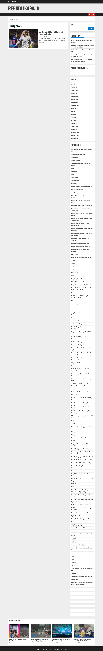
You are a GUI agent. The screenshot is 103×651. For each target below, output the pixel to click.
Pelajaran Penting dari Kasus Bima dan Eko (81, 438)
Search (73, 25)
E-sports (73, 260)
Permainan (73, 471)
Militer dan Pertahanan (76, 395)
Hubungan (73, 301)
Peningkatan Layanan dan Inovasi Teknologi (81, 449)
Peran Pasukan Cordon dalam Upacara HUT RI (81, 460)
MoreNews (56, 649)
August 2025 (74, 108)
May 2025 (73, 117)
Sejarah (73, 531)
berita (72, 174)
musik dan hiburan (75, 424)
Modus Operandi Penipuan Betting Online (80, 403)
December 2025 (75, 96)
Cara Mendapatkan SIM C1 (77, 190)
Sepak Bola (13, 45)
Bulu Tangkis (74, 184)
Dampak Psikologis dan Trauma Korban (80, 243)
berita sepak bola (75, 181)
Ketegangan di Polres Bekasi (78, 363)
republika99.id (23, 8)
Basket (72, 168)
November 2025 (74, 99)
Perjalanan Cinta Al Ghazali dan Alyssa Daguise (82, 463)
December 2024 (75, 132)
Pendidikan (73, 441)
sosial (72, 553)
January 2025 (74, 129)
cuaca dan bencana (75, 193)
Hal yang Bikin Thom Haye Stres (78, 282)
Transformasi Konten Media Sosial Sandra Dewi (82, 576)
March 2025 (74, 123)
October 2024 (74, 138)
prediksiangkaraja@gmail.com (46, 36)
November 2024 (75, 135)
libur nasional (74, 389)
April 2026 (73, 84)
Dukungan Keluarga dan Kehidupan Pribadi (81, 257)
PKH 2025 (73, 484)
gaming (72, 276)
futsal (72, 270)
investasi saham (75, 310)
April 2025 (73, 120)
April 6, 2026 (55, 642)
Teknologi (73, 562)
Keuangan (73, 366)
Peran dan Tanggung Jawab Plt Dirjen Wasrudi (82, 457)
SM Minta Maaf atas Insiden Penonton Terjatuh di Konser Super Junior (62, 631)
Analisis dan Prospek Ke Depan (78, 154)
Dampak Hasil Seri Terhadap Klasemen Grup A (82, 206)
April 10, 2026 (13, 642)
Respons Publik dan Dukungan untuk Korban (81, 519)
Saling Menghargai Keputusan (78, 525)
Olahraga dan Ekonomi (76, 435)
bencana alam (74, 171)
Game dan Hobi (74, 273)
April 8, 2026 (34, 642)
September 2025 (75, 105)
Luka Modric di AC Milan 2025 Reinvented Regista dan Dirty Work (23, 38)
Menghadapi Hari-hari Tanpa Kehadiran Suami (82, 392)
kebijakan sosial (75, 321)
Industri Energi (74, 304)
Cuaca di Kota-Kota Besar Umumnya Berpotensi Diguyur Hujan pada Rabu (41, 631)
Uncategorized (74, 579)
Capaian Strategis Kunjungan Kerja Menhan (81, 187)
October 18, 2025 (58, 36)
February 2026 (74, 90)
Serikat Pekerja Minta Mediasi (78, 545)
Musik (72, 421)
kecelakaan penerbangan (77, 324)
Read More (43, 45)
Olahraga (73, 432)
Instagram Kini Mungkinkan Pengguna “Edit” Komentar (19, 631)
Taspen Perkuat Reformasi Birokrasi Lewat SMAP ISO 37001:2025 (84, 631)
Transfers (73, 573)
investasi (73, 307)
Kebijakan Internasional (76, 318)
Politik (72, 487)
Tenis (72, 565)
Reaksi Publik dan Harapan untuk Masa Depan (82, 513)
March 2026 (74, 87)
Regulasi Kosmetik (75, 516)
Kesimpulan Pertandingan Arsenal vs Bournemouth (83, 345)
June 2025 (73, 114)
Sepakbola (73, 542)
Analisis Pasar (74, 157)
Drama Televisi (74, 254)
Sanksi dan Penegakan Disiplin (78, 528)
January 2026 (74, 93)
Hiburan (73, 293)
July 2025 (73, 111)
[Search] (86, 14)
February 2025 (74, 126)
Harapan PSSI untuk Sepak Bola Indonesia (81, 285)
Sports (72, 559)
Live (93, 14)
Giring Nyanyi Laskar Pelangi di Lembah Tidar (81, 279)
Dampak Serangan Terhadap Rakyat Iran (80, 246)
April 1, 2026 (77, 642)
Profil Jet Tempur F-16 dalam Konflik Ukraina (81, 505)
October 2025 (74, 102)
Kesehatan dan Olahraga (77, 342)
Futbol (72, 267)
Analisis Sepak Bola (75, 160)
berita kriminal (74, 177)
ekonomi (73, 264)
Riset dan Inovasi (75, 522)
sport (72, 556)
